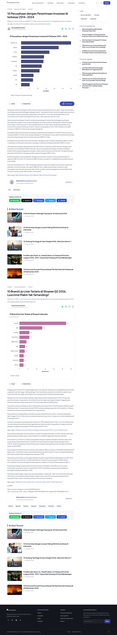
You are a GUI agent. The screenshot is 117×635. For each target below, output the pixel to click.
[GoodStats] (11, 610)
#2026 (59, 506)
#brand (11, 506)
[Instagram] (16, 620)
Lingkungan (71, 3)
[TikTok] (20, 620)
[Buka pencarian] (97, 3)
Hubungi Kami (64, 615)
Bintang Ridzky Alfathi (30, 181)
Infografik (40, 615)
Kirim (107, 621)
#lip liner (18, 506)
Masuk (107, 3)
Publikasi (40, 621)
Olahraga (50, 3)
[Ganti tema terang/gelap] (101, 3)
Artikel (39, 613)
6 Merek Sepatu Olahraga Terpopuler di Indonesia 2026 (45, 213)
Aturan (69, 631)
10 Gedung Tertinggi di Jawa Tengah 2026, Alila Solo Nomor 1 (47, 241)
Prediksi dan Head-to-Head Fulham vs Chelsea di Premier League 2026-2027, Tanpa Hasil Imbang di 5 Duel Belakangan (47, 256)
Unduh (13, 103)
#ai (9, 189)
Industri (30, 9)
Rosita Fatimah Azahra (30, 497)
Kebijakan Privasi (76, 631)
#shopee (33, 506)
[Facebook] (8, 620)
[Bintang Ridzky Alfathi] (11, 182)
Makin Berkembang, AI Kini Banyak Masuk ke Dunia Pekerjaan (36, 175)
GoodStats (81, 3)
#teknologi (17, 189)
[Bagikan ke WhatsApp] (62, 28)
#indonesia (42, 506)
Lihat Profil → (69, 182)
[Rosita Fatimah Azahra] (11, 498)
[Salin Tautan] (72, 28)
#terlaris (25, 506)
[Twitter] (12, 620)
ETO (26, 125)
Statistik (9, 9)
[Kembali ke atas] (108, 631)
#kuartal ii (51, 506)
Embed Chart (27, 103)
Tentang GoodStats (66, 613)
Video (39, 618)
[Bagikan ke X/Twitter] (65, 28)
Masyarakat (60, 3)
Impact (62, 621)
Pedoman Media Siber (66, 618)
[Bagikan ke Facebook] (69, 28)
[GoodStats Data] (13, 2)
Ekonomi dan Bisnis (38, 3)
